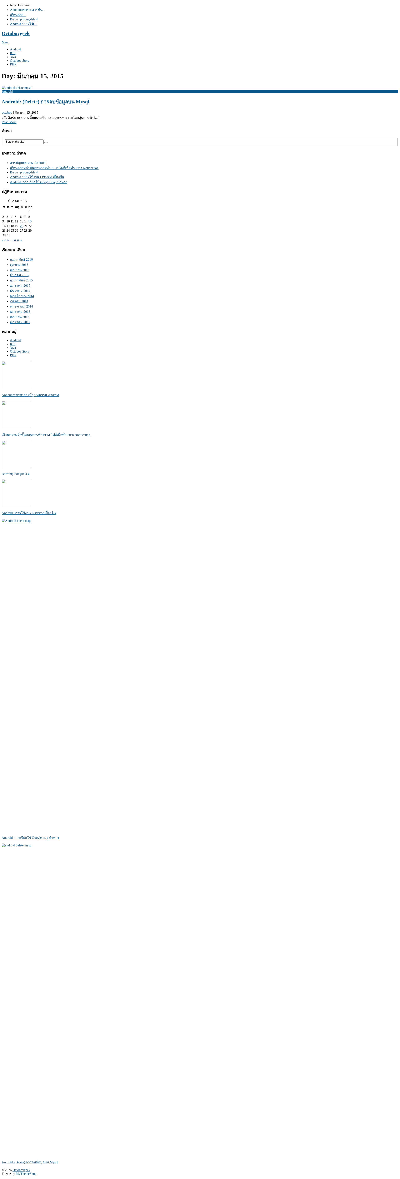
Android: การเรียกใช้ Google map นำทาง (38, 182)
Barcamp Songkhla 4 (24, 19)
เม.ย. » (17, 240)
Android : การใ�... (23, 24)
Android (15, 49)
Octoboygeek (16, 33)
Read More (9, 122)
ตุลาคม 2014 (19, 301)
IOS (12, 53)
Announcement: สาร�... (27, 9)
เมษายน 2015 (19, 270)
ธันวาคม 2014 (20, 291)
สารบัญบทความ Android (27, 162)
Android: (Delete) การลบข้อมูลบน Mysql (45, 101)
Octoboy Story (19, 60)
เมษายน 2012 (19, 317)
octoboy (7, 112)
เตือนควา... (18, 15)
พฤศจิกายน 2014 (22, 296)
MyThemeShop (26, 1173)
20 (21, 226)
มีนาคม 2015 (19, 275)
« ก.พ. (6, 240)
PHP (13, 64)
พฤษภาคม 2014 (21, 306)
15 (30, 221)
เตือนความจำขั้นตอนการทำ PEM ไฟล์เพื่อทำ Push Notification (54, 168)
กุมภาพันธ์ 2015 (21, 280)
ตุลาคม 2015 (19, 264)
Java (13, 57)
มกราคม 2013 (20, 311)
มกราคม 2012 (20, 322)
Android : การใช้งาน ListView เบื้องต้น (37, 177)
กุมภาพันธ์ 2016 (21, 259)
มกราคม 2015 (20, 285)
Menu (5, 42)
